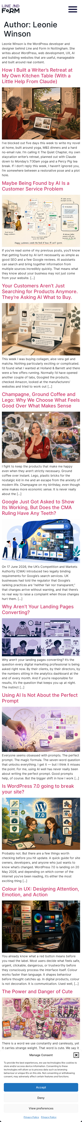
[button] (76, 1055)
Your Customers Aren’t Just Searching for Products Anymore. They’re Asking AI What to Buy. (40, 291)
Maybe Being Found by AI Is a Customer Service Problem (35, 186)
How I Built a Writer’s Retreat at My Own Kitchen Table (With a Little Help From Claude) (37, 75)
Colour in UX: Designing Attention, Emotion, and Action (40, 891)
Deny (41, 1098)
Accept (41, 1087)
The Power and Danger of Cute (37, 991)
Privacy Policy (31, 1117)
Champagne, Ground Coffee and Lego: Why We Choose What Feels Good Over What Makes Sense (41, 400)
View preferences (41, 1108)
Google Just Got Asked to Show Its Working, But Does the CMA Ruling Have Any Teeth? (38, 507)
